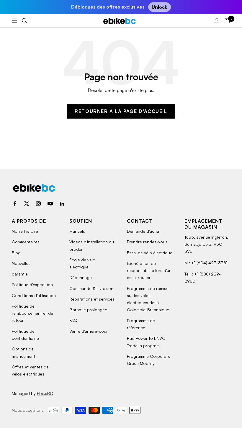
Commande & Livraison (91, 288)
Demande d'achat (144, 231)
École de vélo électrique (82, 263)
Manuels (77, 231)
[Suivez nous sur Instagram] (38, 203)
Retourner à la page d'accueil (121, 111)
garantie (20, 273)
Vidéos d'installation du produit (91, 245)
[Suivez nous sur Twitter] (27, 203)
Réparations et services (92, 298)
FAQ (73, 320)
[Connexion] (217, 20)
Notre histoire (25, 231)
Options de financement (23, 352)
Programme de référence (141, 324)
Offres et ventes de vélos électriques (30, 370)
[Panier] (227, 20)
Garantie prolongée (88, 309)
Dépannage (80, 277)
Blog (16, 252)
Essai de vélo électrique (149, 252)
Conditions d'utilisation (34, 295)
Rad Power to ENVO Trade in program (146, 342)
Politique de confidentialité (25, 335)
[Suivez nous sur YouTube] (50, 203)
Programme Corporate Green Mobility (148, 360)
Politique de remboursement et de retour (32, 313)
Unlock (159, 7)
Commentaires (26, 241)
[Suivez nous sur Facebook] (15, 203)
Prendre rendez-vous (147, 241)
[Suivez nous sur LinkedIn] (62, 203)
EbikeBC (45, 393)
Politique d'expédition (32, 284)
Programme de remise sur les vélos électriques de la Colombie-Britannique (148, 299)
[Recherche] (24, 20)
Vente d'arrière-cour (88, 331)
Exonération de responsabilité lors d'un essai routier (149, 270)
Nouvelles (21, 263)
